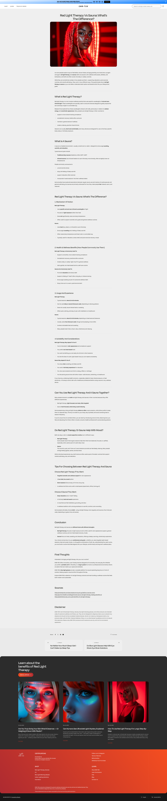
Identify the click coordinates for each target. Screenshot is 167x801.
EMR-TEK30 (107, 1)
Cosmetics (38, 779)
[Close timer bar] (165, 2)
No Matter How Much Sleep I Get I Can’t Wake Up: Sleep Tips (63, 646)
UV (36, 772)
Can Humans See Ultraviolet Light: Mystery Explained (83, 728)
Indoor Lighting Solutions (42, 777)
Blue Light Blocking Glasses (42, 774)
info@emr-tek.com (45, 760)
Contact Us (95, 779)
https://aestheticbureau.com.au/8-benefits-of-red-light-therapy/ (72, 597)
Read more (20, 741)
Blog (93, 777)
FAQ (93, 774)
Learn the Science (97, 772)
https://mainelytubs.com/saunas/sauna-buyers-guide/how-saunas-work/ (75, 592)
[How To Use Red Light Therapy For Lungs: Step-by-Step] (128, 701)
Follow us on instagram (98, 753)
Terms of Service (96, 756)
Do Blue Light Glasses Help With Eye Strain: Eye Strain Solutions (100, 646)
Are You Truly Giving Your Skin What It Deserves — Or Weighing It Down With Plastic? (38, 729)
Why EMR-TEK (96, 770)
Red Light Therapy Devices (42, 770)
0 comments (114, 634)
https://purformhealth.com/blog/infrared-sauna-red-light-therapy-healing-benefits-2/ (78, 594)
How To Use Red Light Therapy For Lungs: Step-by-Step (127, 729)
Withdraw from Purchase (99, 760)
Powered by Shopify (15, 797)
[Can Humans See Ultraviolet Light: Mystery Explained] (83, 701)
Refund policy (95, 758)
